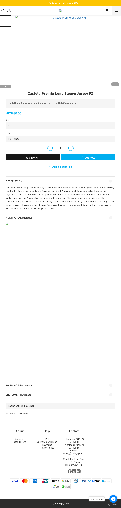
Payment (47, 444)
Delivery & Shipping (47, 441)
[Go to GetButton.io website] (113, 505)
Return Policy (47, 447)
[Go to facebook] (113, 499)
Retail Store (19, 441)
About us (19, 439)
